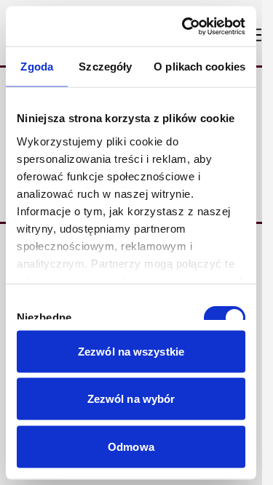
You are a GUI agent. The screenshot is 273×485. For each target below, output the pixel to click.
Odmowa (131, 446)
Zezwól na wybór (131, 399)
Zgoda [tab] (36, 66)
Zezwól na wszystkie (131, 351)
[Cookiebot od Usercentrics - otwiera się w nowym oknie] (184, 26)
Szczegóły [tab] (105, 66)
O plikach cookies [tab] (199, 66)
